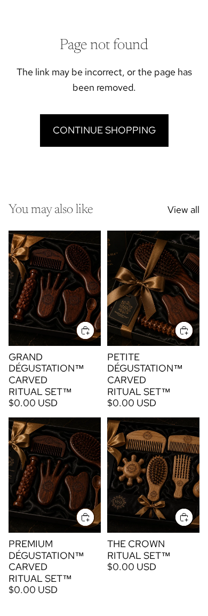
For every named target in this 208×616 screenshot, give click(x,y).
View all (183, 209)
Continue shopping (104, 130)
